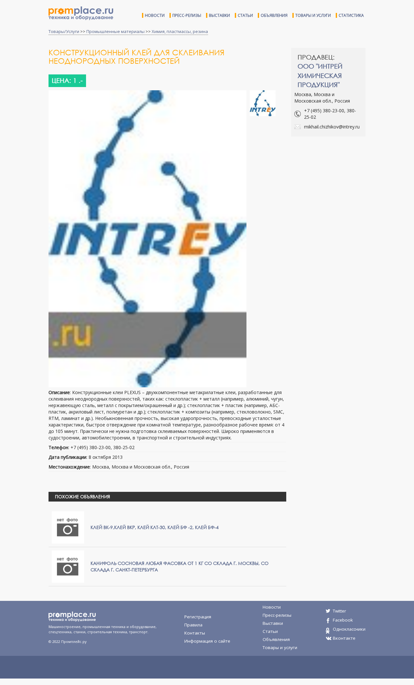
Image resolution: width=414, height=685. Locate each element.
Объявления (274, 15)
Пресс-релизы (186, 15)
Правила (193, 625)
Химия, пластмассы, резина (180, 31)
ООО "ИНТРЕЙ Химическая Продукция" (320, 75)
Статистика (351, 15)
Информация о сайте (207, 641)
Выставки (219, 15)
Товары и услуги (313, 15)
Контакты (194, 633)
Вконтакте (344, 638)
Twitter (339, 611)
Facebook (343, 620)
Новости (155, 15)
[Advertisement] (345, 188)
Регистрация (197, 617)
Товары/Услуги (64, 31)
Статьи (245, 15)
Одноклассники (349, 629)
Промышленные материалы (115, 31)
